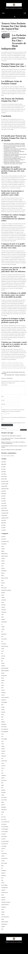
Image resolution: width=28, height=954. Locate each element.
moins (2, 763)
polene (2, 794)
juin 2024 (3, 525)
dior (2, 636)
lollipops (3, 721)
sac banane (3, 824)
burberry (3, 592)
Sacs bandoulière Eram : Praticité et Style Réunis (15, 374)
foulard (2, 663)
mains (2, 743)
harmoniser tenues (9, 365)
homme (3, 695)
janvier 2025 (4, 508)
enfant (2, 648)
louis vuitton (3, 726)
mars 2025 (3, 503)
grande (2, 680)
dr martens (3, 643)
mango (2, 746)
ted (2, 868)
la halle (2, 707)
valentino (3, 890)
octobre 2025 (4, 486)
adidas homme (4, 556)
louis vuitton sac (4, 729)
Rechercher (3, 428)
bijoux (2, 575)
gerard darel (4, 675)
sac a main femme (5, 821)
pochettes (3, 792)
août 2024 (3, 520)
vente (2, 894)
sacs (2, 851)
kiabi (2, 704)
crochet (3, 629)
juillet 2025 (3, 493)
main (2, 741)
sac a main (3, 819)
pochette (3, 790)
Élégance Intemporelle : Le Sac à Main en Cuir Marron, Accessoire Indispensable (13, 443)
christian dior (4, 621)
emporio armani (4, 646)
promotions (13, 368)
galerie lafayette (4, 668)
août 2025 (3, 491)
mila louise (3, 755)
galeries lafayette (5, 670)
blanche (3, 582)
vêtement (3, 897)
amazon (3, 558)
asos (2, 565)
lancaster (3, 712)
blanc (2, 580)
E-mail (3, 400)
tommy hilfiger (4, 885)
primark (3, 804)
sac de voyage (4, 831)
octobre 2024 (4, 515)
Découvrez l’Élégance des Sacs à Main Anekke (11, 449)
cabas (2, 595)
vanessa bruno (4, 892)
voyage (2, 911)
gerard (2, 673)
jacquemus (3, 699)
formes (2, 365)
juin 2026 (3, 466)
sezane (2, 860)
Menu (3, 13)
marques (3, 751)
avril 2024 (3, 530)
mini (2, 758)
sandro (2, 855)
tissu (2, 877)
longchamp (3, 724)
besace (2, 573)
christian (3, 619)
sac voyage (3, 846)
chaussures (3, 612)
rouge (2, 812)
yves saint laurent (5, 916)
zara (2, 929)
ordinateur (3, 775)
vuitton (2, 914)
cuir (2, 631)
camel (2, 602)
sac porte (3, 838)
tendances (3, 875)
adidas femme (4, 553)
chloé (2, 617)
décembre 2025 (4, 481)
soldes (21, 368)
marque (3, 748)
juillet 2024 (3, 522)
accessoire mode (10, 362)
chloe (2, 614)
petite (2, 785)
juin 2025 (3, 496)
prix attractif (8, 368)
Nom (2, 396)
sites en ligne (4, 863)
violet (2, 909)
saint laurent (4, 853)
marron (2, 753)
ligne (2, 716)
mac (2, 736)
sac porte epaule (5, 841)
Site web (3, 404)
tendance (3, 872)
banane (3, 568)
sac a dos (3, 816)
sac (2, 814)
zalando (3, 926)
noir (2, 770)
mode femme (4, 760)
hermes (3, 690)
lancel (2, 714)
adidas (2, 551)
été (2, 653)
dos (2, 641)
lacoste (2, 709)
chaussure (3, 609)
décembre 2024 (4, 510)
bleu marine (3, 587)
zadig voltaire (4, 924)
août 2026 (3, 461)
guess (2, 685)
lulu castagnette (4, 731)
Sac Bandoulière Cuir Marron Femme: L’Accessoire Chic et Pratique (14, 446)
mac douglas (4, 738)
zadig (2, 919)
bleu (2, 585)
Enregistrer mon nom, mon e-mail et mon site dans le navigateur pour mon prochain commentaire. (12, 410)
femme (2, 658)
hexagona (3, 692)
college (2, 626)
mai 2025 (3, 498)
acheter (3, 548)
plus (2, 787)
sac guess (3, 833)
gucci (2, 682)
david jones (3, 634)
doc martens (4, 638)
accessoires (3, 543)
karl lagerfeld (4, 702)
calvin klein (3, 599)
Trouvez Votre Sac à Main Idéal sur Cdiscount (11, 435)
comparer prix (4, 364)
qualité (18, 368)
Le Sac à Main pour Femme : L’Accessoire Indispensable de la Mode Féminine (13, 439)
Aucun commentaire (12, 31)
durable (22, 364)
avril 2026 (3, 471)
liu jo (2, 719)
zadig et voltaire (4, 921)
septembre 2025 (4, 488)
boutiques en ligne (18, 362)
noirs (2, 773)
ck (1, 624)
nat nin (2, 768)
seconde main (4, 858)
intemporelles (16, 365)
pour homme (4, 799)
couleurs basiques (16, 364)
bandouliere (3, 570)
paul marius (3, 780)
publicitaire (3, 807)
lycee (2, 734)
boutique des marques (6, 590)
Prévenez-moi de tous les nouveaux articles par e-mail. (13, 422)
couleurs (10, 364)
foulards (3, 665)
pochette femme (15, 366)
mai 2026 (3, 469)
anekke (2, 560)
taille (2, 865)
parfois (2, 777)
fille (2, 660)
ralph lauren (4, 809)
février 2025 (4, 505)
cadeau (3, 597)
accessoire (3, 539)
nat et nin (3, 765)
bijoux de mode (4, 578)
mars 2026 (3, 474)
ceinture (3, 607)
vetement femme (5, 904)
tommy (2, 882)
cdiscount (3, 604)
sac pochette (4, 836)
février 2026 (4, 476)
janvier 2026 (4, 478)
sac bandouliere (4, 826)
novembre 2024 (4, 513)
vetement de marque (5, 902)
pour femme (4, 797)
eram (2, 651)
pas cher (9, 366)
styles (24, 368)
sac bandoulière (4, 829)
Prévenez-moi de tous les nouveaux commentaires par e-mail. (13, 418)
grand (2, 677)
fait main (3, 656)
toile (2, 880)
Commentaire (4, 384)
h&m (2, 687)
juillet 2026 (3, 464)
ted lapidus (3, 870)
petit (2, 782)
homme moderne (5, 697)
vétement (3, 899)
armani (2, 563)
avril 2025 (3, 500)
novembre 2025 (4, 483)
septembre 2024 (4, 517)
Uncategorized (4, 887)
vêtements (3, 907)
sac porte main (4, 843)
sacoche (3, 848)
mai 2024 (3, 527)
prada (2, 802)
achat (2, 546)
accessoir (3, 536)
